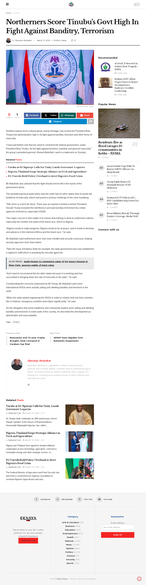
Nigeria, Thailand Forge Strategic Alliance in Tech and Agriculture (47, 171)
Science (71, 556)
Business (70, 526)
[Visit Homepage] (71, 4)
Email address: (118, 523)
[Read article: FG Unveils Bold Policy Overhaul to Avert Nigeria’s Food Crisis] (79, 468)
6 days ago (121, 73)
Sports (70, 563)
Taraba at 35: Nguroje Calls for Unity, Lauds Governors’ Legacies (46, 167)
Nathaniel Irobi (15, 413)
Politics (17, 13)
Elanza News (62, 579)
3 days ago (121, 95)
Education (70, 530)
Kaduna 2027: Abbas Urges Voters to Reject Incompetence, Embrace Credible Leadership (126, 85)
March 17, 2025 (43, 40)
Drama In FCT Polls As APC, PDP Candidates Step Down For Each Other (123, 200)
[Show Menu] (7, 4)
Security (70, 559)
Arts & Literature (70, 522)
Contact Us (28, 541)
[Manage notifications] (139, 578)
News (64, 40)
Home (8, 13)
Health (70, 537)
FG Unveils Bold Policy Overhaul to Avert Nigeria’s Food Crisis (45, 176)
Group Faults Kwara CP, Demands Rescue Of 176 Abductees (119, 185)
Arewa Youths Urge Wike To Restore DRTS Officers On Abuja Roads (121, 169)
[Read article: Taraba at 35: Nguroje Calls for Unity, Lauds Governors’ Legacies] (79, 414)
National (69, 541)
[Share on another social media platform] (91, 121)
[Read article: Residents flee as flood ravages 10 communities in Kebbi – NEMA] (119, 123)
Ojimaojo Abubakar (23, 40)
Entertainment (70, 533)
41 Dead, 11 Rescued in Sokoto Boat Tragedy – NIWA (127, 66)
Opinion (70, 548)
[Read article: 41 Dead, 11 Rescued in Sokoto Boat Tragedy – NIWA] (105, 67)
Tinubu (16, 322)
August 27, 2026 (31, 413)
